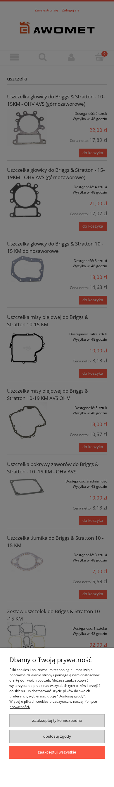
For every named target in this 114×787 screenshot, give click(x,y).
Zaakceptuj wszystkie (57, 752)
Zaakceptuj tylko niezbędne (57, 720)
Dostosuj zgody (57, 736)
